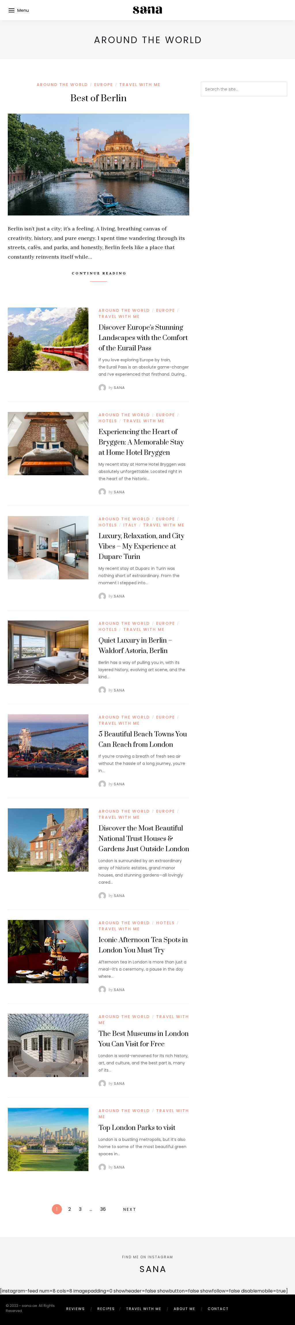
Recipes (106, 1308)
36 (103, 1209)
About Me (184, 1308)
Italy (130, 525)
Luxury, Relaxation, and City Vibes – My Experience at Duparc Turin (141, 546)
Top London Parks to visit (137, 1128)
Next (130, 1209)
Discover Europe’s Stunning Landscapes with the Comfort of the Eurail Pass (143, 338)
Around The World (62, 84)
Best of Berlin (98, 98)
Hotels (108, 421)
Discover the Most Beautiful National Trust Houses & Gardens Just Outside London (144, 839)
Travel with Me (139, 84)
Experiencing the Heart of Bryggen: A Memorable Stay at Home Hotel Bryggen (141, 442)
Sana (119, 387)
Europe (103, 84)
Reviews (75, 1308)
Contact (218, 1308)
